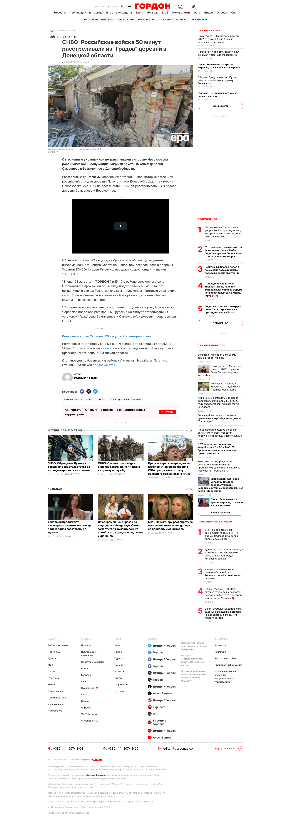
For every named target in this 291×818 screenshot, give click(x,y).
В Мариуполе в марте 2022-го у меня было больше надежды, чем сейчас (218, 39)
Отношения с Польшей (173, 19)
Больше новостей (220, 512)
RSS (155, 713)
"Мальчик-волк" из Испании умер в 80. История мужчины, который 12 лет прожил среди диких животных (223, 232)
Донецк (118, 664)
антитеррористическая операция (125, 399)
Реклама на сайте (225, 658)
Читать (167, 412)
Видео (208, 12)
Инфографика (56, 704)
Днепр (118, 677)
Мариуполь (121, 684)
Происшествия (57, 697)
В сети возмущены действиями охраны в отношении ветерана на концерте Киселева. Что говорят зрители (223, 613)
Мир (50, 664)
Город (117, 639)
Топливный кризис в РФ (98, 19)
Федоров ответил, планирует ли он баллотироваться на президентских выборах (223, 309)
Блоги (139, 12)
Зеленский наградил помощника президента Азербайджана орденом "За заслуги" (219, 418)
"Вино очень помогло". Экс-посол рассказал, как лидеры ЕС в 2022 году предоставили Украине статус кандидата (218, 402)
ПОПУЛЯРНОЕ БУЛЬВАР (215, 521)
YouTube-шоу (89, 714)
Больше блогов (220, 106)
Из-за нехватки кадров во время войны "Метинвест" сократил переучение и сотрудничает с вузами (220, 432)
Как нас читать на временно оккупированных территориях (225, 676)
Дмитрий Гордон (164, 645)
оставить (107, 348)
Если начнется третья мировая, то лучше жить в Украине (219, 66)
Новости (60, 12)
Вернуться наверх (226, 748)
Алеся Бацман (162, 693)
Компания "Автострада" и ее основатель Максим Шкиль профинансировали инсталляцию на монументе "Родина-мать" (219, 466)
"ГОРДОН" (69, 274)
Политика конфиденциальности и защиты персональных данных (193, 660)
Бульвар (152, 12)
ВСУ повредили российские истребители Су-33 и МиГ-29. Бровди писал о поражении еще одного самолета (217, 449)
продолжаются (104, 365)
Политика (54, 651)
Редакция (220, 651)
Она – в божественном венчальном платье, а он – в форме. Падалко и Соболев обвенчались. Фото (221, 534)
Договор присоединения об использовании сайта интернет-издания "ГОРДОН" (194, 676)
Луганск (119, 691)
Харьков (119, 671)
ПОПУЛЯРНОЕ (208, 219)
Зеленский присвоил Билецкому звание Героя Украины (217, 356)
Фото (197, 12)
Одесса (118, 658)
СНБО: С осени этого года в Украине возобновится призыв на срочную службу (119, 467)
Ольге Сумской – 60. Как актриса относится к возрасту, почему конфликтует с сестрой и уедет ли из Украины (223, 593)
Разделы (85, 639)
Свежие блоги (209, 30)
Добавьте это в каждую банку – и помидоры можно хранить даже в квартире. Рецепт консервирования (224, 554)
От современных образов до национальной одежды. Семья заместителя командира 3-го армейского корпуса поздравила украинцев (120, 528)
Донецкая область (73, 399)
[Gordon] (152, 6)
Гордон (51, 30)
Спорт (51, 671)
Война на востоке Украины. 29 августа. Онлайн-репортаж (107, 336)
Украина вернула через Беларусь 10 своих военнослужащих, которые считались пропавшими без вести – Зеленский (220, 484)
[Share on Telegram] (95, 391)
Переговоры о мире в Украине (136, 19)
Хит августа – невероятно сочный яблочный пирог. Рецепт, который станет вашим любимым (223, 574)
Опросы (222, 12)
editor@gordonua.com (179, 748)
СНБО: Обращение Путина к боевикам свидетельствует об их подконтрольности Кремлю (69, 467)
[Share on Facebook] (82, 391)
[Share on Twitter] (88, 391)
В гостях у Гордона (119, 12)
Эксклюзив (179, 12)
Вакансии (220, 645)
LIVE (165, 12)
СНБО (89, 399)
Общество (120, 474)
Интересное (55, 710)
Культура (53, 677)
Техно (51, 684)
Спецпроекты (89, 720)
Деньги (52, 658)
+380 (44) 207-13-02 (123, 748)
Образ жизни (56, 691)
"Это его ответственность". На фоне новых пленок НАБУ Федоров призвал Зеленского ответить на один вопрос (223, 252)
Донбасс (101, 399)
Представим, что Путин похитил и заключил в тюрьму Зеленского (217, 80)
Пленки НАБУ (199, 19)
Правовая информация (228, 664)
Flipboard (159, 707)
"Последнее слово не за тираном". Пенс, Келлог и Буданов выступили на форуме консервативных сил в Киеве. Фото (223, 289)
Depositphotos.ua (96, 775)
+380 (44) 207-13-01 (68, 748)
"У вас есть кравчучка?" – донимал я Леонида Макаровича (219, 53)
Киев (117, 645)
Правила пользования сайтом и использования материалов (194, 646)
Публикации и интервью (85, 12)
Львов (118, 651)
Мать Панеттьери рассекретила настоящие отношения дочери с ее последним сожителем (170, 525)
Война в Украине (67, 30)
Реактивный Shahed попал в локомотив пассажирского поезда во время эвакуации (222, 269)
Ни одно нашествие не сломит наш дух (217, 94)
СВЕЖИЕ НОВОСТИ (211, 345)
